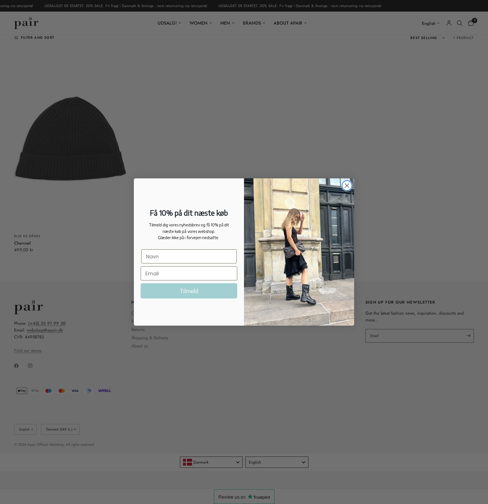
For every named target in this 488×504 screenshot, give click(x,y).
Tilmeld (189, 290)
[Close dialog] (347, 186)
